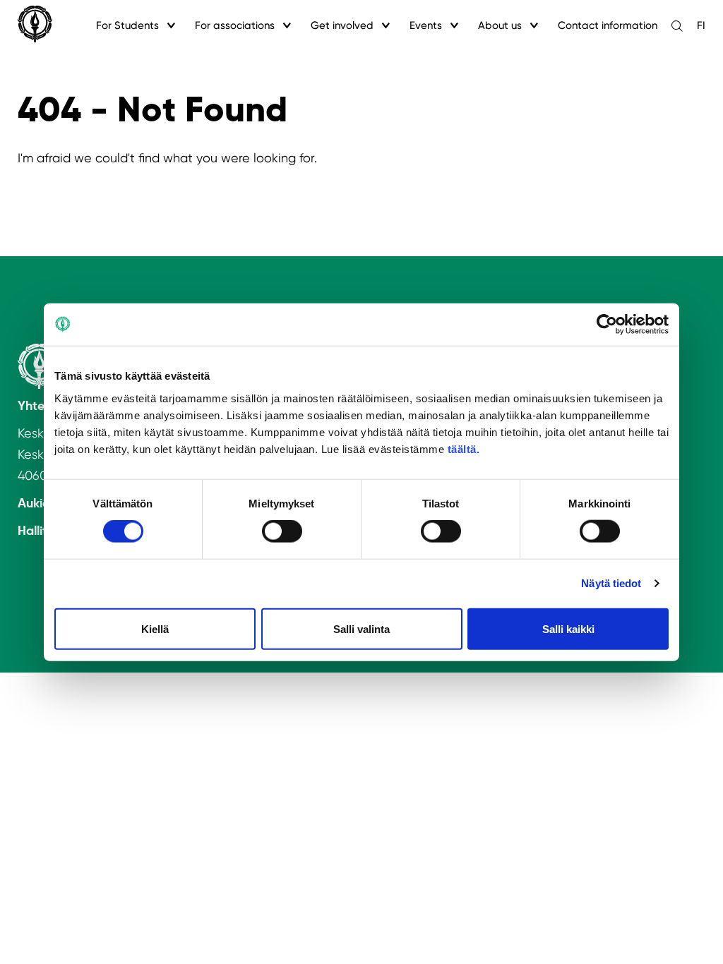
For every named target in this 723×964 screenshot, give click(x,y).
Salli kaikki (568, 628)
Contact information (607, 25)
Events (426, 25)
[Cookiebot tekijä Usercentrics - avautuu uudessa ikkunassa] (607, 324)
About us (500, 25)
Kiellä (155, 628)
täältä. (464, 448)
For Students (127, 25)
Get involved (342, 25)
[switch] (282, 531)
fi (701, 25)
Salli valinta (361, 628)
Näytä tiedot (611, 583)
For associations (235, 25)
